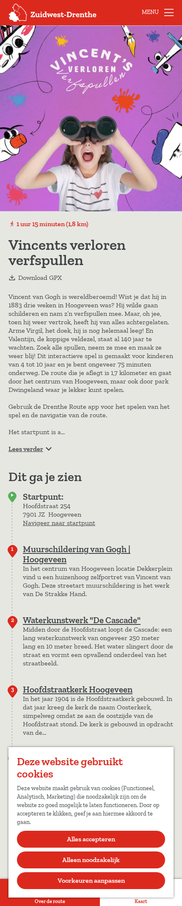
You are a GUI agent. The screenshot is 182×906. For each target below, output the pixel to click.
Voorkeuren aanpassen (91, 880)
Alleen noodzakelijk (91, 860)
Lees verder (25, 449)
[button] (9, 136)
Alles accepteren (91, 839)
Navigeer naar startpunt (59, 523)
